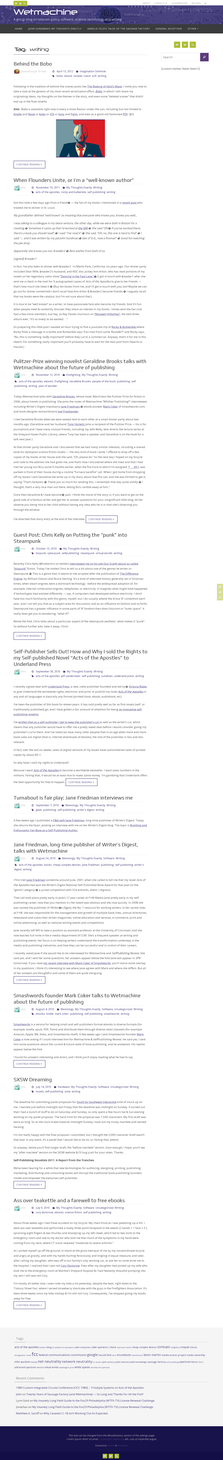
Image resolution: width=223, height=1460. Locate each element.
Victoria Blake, (138, 686)
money (34, 1362)
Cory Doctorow (70, 1265)
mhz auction (22, 1362)
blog (49, 1347)
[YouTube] (16, 3)
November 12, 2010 (48, 375)
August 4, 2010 (45, 1009)
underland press (124, 676)
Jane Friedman (70, 406)
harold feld (104, 1355)
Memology (71, 805)
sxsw (67, 1091)
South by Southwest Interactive (96, 1102)
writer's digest (85, 810)
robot (87, 76)
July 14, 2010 (43, 1087)
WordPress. (122, 1445)
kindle (50, 1014)
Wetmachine (46, 11)
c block (112, 1347)
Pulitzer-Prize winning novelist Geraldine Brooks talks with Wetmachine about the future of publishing (80, 364)
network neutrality (77, 1361)
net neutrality (49, 1361)
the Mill (83, 228)
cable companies (82, 1347)
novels (40, 1091)
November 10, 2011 (48, 187)
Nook (31, 114)
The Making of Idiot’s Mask (104, 86)
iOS (52, 114)
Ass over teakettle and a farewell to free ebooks (69, 1200)
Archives (196, 3)
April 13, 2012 (65, 71)
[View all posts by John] (28, 187)
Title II (200, 1362)
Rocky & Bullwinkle (124, 327)
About (146, 3)
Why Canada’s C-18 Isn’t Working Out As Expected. (76, 1413)
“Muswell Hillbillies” (107, 314)
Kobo (42, 114)
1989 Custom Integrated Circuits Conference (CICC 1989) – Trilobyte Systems (65, 1388)
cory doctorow (44, 1212)
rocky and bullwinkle (73, 192)
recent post (129, 202)
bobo (59, 76)
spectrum (185, 1362)
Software (108, 858)
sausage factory (156, 1361)
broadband (57, 1347)
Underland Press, (59, 686)
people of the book (104, 381)
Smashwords (22, 1024)
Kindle (18, 114)
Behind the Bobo (33, 64)
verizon (40, 1367)
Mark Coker (110, 406)
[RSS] (24, 3)
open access (108, 1361)
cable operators (99, 1347)
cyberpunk (53, 553)
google (92, 1354)
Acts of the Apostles (130, 691)
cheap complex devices (67, 865)
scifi (94, 76)
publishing (123, 381)
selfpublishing (70, 553)
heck (114, 1355)
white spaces (82, 1367)
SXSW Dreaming (33, 1079)
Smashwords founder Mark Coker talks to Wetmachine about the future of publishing (77, 998)
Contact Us (160, 3)
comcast (163, 1347)
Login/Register (179, 3)
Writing (97, 187)
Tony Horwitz (76, 424)
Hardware (64, 1087)
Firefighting (73, 375)
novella (77, 76)
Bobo (98, 91)
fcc (35, 1354)
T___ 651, (134, 467)
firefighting (61, 381)
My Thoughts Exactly (79, 187)
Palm (74, 114)
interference (137, 1355)
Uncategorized (123, 1009)
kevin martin (152, 1355)
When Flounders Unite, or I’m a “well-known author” (74, 180)
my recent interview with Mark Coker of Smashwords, (77, 963)
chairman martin (124, 1347)
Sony (61, 114)
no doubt (97, 1362)
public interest (122, 1361)
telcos (194, 1361)
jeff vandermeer (70, 676)
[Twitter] (20, 3)
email (28, 1355)
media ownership (196, 1355)
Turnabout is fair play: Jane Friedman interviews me (73, 798)
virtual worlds (104, 553)
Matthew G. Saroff (27, 1413)
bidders (43, 1347)
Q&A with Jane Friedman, (69, 820)
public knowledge (138, 1361)
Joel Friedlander (68, 411)
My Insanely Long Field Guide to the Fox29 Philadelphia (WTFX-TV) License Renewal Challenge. (94, 1400)
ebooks (48, 381)
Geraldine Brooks (80, 381)
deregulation (19, 1355)
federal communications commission (62, 1355)
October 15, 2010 (46, 548)
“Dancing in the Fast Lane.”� (78, 276)
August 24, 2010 (46, 858)
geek (39, 810)
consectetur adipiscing (111, 1439)
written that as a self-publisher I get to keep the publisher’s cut (58, 722)
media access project (174, 1355)
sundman (107, 676)
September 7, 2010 (47, 805)
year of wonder (48, 386)
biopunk (41, 553)
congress (175, 1347)
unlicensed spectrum (25, 1367)
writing (102, 76)
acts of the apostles (48, 192)
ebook (68, 76)
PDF (125, 114)
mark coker (62, 1014)
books (48, 865)
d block (193, 1347)
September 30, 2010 (48, 671)
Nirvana (111, 1445)
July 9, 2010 (43, 1208)
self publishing (96, 192)
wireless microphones (100, 1367)
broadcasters (68, 1347)
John (19, 1394)
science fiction (73, 1212)
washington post (66, 1367)
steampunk (87, 553)
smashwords (111, 1014)
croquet (184, 1347)
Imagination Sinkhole (93, 71)
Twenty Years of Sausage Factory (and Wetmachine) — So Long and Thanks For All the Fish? (84, 1394)
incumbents (124, 1355)
